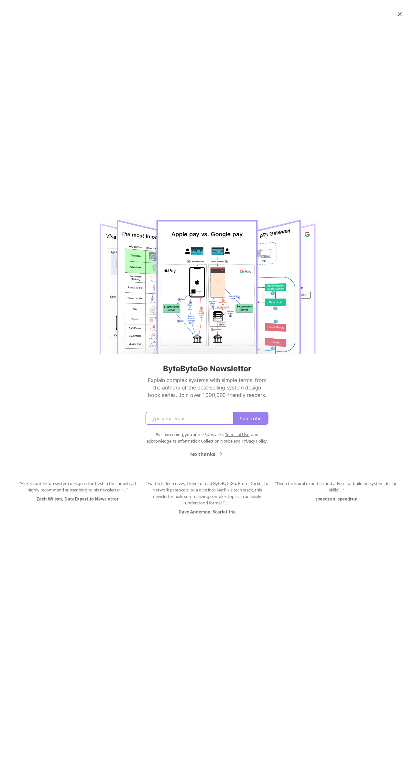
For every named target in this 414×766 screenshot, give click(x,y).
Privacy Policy (254, 441)
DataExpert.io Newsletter (91, 499)
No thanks (202, 454)
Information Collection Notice (205, 441)
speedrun (348, 499)
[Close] (399, 14)
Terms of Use (237, 434)
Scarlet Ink (224, 512)
